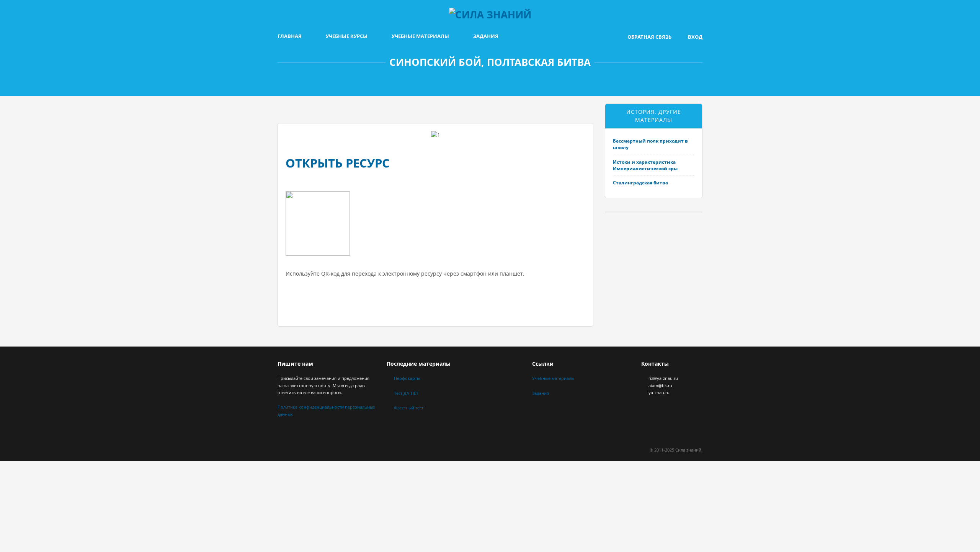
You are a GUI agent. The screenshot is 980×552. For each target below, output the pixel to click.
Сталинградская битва (640, 182)
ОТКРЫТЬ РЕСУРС (338, 163)
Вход (695, 36)
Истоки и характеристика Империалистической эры (645, 165)
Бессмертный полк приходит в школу (650, 144)
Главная (290, 36)
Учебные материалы (420, 36)
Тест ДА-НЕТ (406, 393)
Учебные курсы (347, 36)
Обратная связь (649, 36)
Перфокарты (407, 378)
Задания (485, 36)
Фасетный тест (408, 408)
